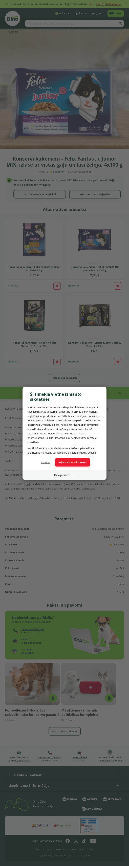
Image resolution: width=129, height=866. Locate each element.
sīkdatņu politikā (86, 452)
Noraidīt (45, 462)
